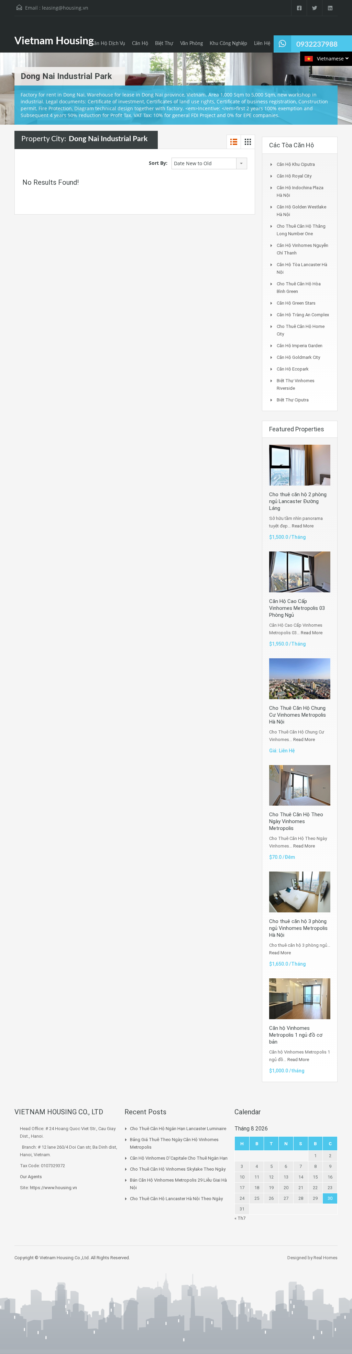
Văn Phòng (191, 43)
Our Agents (31, 1176)
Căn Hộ (140, 43)
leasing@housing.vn (65, 7)
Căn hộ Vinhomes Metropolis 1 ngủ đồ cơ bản (295, 1035)
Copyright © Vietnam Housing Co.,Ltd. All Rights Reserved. (72, 1257)
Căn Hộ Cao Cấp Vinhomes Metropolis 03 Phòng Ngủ (297, 608)
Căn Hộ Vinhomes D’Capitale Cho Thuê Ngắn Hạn (179, 1158)
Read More (303, 525)
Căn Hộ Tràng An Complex (303, 314)
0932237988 (317, 44)
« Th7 (239, 1218)
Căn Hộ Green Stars (296, 303)
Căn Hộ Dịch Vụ (108, 43)
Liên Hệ (262, 43)
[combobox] (209, 163)
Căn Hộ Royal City (294, 176)
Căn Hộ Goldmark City (298, 357)
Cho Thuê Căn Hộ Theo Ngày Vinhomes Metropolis (296, 821)
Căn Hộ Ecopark (293, 369)
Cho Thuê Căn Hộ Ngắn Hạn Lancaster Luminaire (178, 1128)
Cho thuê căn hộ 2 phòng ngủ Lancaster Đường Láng (298, 501)
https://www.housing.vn (53, 1187)
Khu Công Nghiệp (228, 43)
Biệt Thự (164, 43)
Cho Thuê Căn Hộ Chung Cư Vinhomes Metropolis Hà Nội (297, 715)
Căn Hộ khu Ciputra (296, 164)
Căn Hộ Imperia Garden (299, 345)
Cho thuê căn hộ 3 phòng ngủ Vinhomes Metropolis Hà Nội (298, 928)
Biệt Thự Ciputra (293, 399)
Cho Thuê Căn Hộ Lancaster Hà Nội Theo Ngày (176, 1198)
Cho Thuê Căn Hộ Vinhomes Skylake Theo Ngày (178, 1169)
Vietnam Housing (54, 41)
